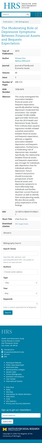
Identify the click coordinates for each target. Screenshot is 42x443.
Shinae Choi (20, 58)
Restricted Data (12, 367)
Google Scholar (23, 224)
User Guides (11, 379)
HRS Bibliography (22, 22)
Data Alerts (10, 396)
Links (8, 399)
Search (8, 312)
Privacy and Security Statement (18, 403)
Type (5, 277)
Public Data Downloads (15, 365)
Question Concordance (15, 376)
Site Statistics (11, 401)
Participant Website (13, 363)
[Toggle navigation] (38, 14)
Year (5, 288)
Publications (8, 22)
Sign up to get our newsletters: (16, 409)
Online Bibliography (14, 374)
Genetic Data (11, 372)
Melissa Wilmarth (22, 61)
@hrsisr (7, 354)
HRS (5, 357)
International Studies (14, 381)
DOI (16, 224)
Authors (7, 266)
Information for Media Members (18, 394)
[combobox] (14, 272)
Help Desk (10, 387)
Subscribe (7, 421)
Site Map (9, 392)
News (8, 389)
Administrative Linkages (15, 370)
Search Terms (9, 248)
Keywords (7, 299)
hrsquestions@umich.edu (14, 352)
